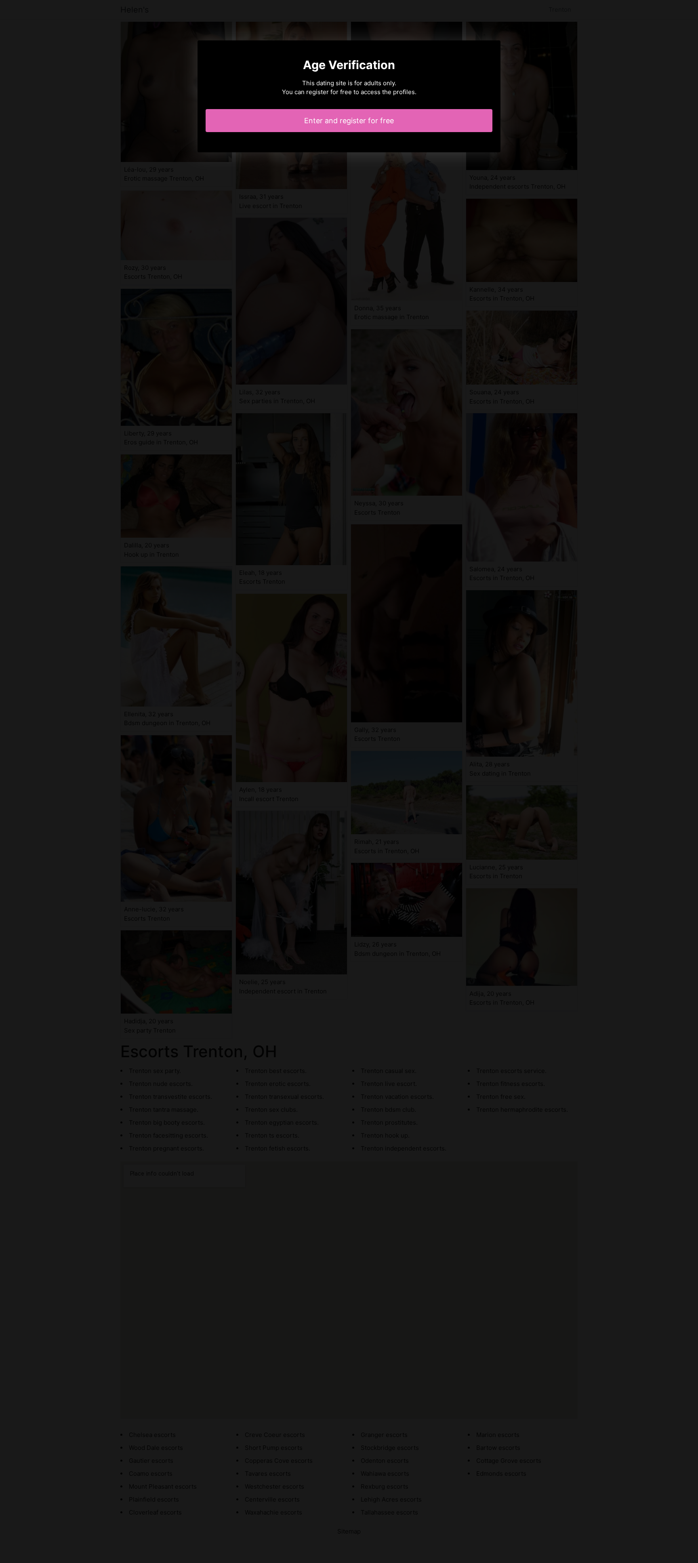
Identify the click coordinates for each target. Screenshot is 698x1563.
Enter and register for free (349, 120)
